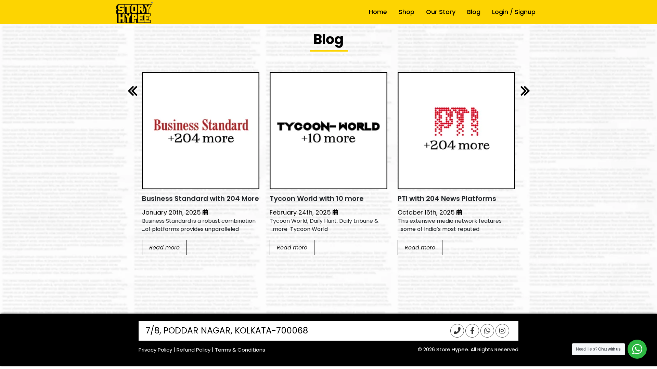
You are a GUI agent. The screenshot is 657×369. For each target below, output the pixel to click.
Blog (473, 12)
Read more (420, 247)
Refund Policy (193, 349)
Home (378, 12)
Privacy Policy (155, 349)
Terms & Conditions (240, 349)
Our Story (440, 12)
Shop (406, 12)
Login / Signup (514, 12)
